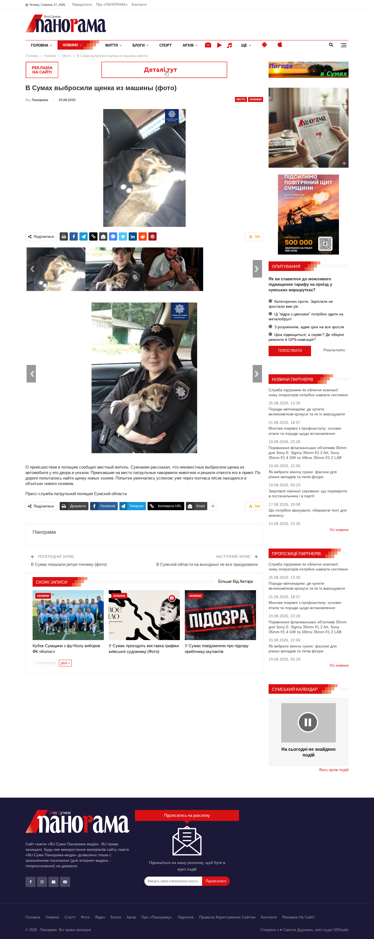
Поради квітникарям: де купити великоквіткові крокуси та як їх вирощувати (307, 411)
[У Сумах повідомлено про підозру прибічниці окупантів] (220, 615)
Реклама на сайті (298, 917)
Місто (241, 99)
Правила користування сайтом (227, 917)
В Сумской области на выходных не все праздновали (207, 564)
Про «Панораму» (156, 917)
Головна (39, 45)
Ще (244, 45)
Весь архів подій (334, 769)
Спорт (165, 45)
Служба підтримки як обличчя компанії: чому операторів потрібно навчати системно (308, 392)
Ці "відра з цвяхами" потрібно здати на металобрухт (306, 316)
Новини (70, 45)
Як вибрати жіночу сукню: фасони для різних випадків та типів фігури (303, 474)
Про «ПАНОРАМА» (112, 4)
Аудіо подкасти (230, 45)
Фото (85, 917)
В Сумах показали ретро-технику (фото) (69, 564)
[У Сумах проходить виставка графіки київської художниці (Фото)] (144, 615)
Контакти (139, 4)
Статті (70, 917)
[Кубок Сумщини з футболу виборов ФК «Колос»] (68, 615)
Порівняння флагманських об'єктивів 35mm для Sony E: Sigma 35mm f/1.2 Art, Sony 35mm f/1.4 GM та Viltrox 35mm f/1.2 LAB (308, 453)
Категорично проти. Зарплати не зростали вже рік (301, 304)
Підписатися (216, 881)
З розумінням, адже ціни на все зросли (308, 327)
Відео (100, 917)
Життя (111, 45)
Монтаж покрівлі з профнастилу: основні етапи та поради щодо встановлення (305, 430)
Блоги (139, 45)
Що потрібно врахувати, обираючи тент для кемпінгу (308, 512)
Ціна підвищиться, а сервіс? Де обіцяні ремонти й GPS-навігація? (306, 337)
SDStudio (341, 930)
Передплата (82, 4)
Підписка (186, 917)
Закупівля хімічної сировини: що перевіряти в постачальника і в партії (308, 493)
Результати (334, 350)
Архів (188, 45)
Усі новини (339, 529)
